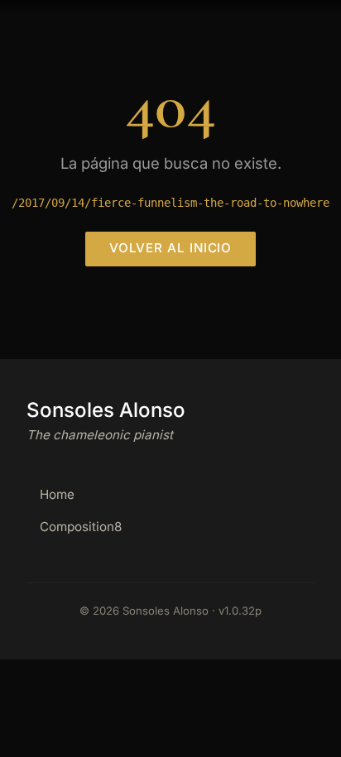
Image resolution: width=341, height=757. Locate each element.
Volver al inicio (171, 248)
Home (57, 494)
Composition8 (81, 526)
